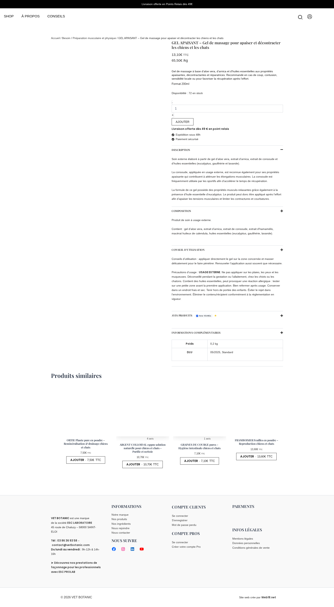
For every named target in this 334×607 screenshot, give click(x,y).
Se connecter (180, 515)
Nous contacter (121, 532)
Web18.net (268, 597)
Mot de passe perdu (184, 524)
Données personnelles (246, 543)
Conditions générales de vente (251, 547)
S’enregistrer (179, 520)
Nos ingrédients (121, 523)
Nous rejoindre (121, 528)
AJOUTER (182, 121)
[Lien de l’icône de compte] (309, 16)
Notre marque (120, 514)
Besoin (66, 38)
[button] (300, 18)
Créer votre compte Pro (186, 546)
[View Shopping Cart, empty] (327, 17)
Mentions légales (242, 538)
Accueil (55, 38)
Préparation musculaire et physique (94, 38)
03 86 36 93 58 (67, 540)
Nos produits (119, 519)
